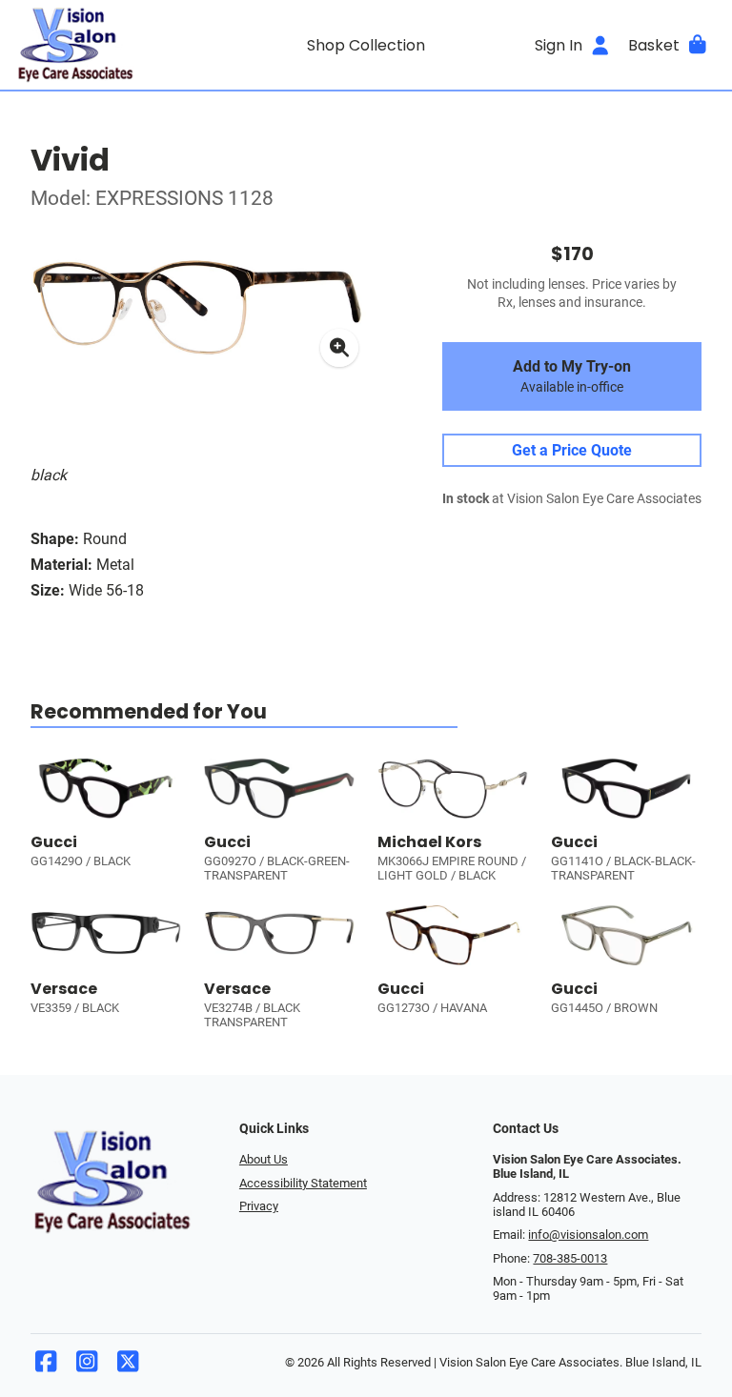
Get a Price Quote (572, 450)
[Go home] (103, 45)
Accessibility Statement (303, 1183)
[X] (127, 1366)
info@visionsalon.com (588, 1234)
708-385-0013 (570, 1258)
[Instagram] (86, 1366)
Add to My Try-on (572, 376)
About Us (263, 1159)
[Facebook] (45, 1366)
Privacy (258, 1206)
